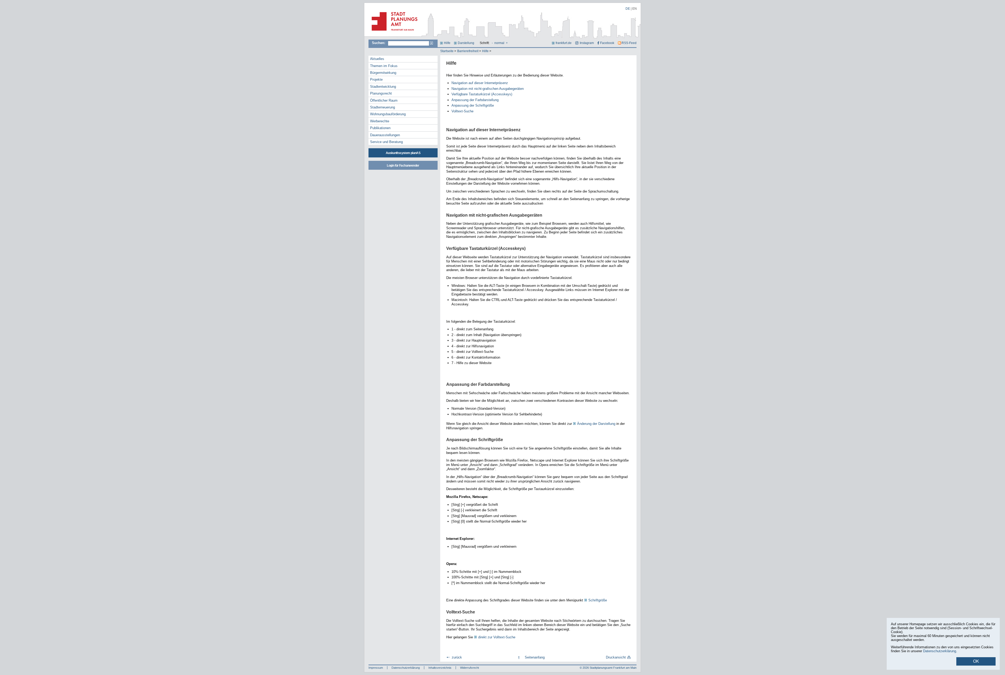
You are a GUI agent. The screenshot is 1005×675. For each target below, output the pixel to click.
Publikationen (380, 128)
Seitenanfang (535, 657)
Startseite (447, 51)
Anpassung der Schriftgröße (472, 105)
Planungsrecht (381, 93)
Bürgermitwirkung (383, 73)
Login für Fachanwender (403, 165)
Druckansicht (616, 657)
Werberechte (379, 121)
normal (499, 43)
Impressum (375, 667)
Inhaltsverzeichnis (439, 667)
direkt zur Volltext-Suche (496, 637)
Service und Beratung (386, 142)
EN (634, 8)
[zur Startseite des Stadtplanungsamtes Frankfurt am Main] (392, 32)
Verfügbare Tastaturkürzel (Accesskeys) (481, 94)
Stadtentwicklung (383, 87)
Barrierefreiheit (467, 51)
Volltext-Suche (462, 111)
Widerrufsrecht (469, 667)
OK (976, 661)
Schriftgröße (597, 600)
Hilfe (447, 43)
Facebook (607, 43)
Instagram (587, 43)
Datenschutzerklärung (406, 667)
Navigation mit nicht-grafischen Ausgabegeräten (487, 89)
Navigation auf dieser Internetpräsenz (479, 83)
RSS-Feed (629, 43)
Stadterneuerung (382, 107)
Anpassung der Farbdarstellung (475, 100)
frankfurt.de (564, 43)
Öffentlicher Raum (384, 100)
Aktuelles (377, 59)
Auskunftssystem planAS (403, 153)
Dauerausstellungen (385, 135)
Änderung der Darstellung (596, 424)
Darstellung (466, 43)
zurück (457, 657)
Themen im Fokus (384, 66)
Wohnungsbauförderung (388, 114)
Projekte (376, 79)
